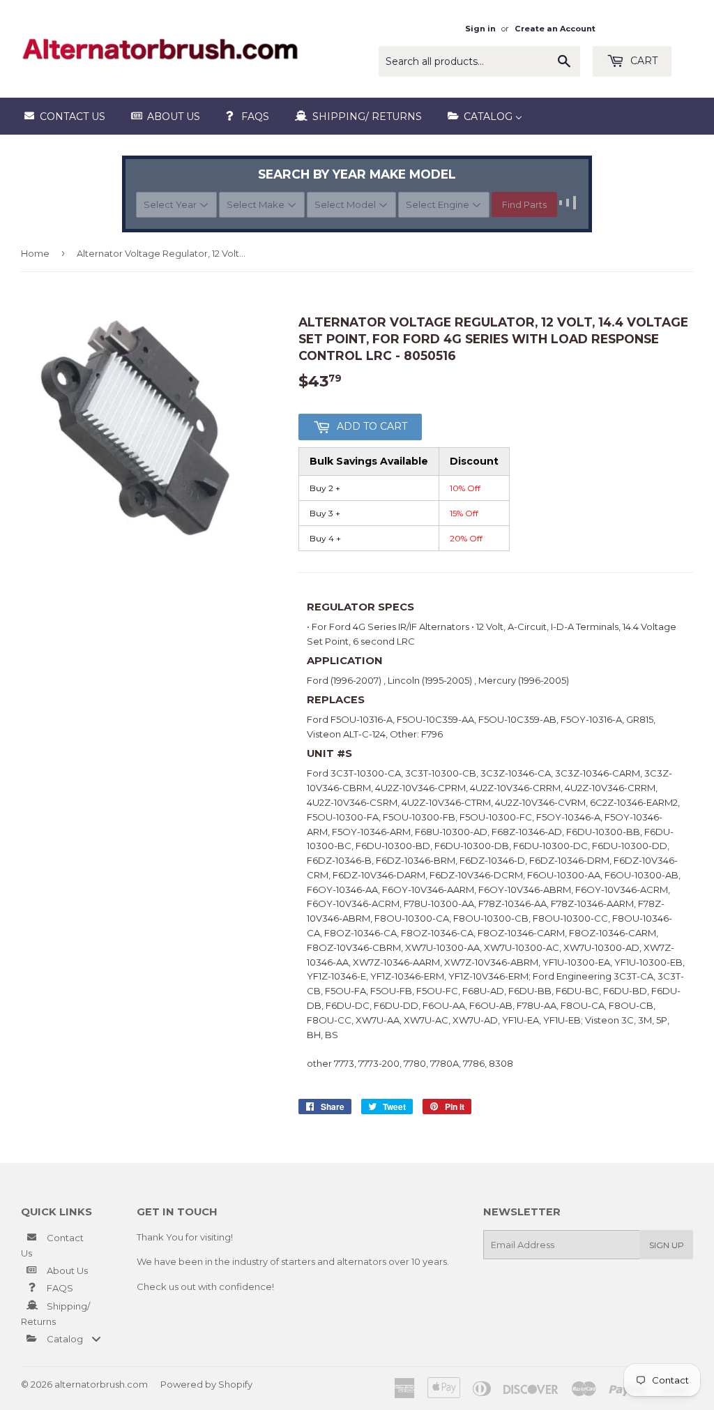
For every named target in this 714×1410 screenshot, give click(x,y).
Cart (643, 60)
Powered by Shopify (206, 1384)
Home (35, 253)
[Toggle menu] (96, 1338)
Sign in (480, 28)
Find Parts (524, 204)
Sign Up (666, 1245)
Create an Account (555, 28)
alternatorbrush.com (101, 1384)
